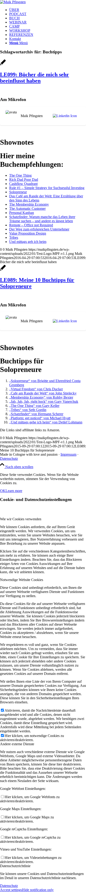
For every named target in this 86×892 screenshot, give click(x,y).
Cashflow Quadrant (23, 184)
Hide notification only (38, 890)
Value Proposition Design (27, 233)
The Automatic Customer (27, 208)
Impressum (68, 454)
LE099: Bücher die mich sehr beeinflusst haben (34, 78)
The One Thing (20, 175)
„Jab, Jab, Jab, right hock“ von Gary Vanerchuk (43, 401)
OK (3, 491)
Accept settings (11, 890)
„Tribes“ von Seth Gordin (27, 410)
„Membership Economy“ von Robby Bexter (41, 397)
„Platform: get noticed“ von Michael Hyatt (39, 418)
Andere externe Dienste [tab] (17, 744)
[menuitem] (47, 10)
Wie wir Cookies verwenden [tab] (20, 519)
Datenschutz (9, 458)
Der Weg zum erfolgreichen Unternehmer (39, 229)
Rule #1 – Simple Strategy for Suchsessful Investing (46, 188)
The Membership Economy (29, 204)
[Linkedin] (64, 116)
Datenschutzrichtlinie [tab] (15, 866)
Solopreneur (18, 192)
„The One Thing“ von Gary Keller (34, 406)
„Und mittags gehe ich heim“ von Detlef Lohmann (45, 422)
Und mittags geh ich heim (27, 242)
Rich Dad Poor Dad (23, 179)
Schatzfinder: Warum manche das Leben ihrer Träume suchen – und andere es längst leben (42, 219)
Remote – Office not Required (31, 225)
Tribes (13, 237)
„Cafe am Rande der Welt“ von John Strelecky (43, 393)
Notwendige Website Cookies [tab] (21, 580)
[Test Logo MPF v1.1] (13, 2)
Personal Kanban (21, 213)
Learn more (14, 491)
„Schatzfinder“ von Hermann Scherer (36, 414)
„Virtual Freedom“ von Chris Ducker (36, 389)
